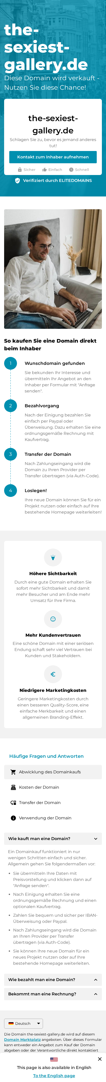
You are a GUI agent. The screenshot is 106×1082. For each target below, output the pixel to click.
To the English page (54, 1075)
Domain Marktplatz (22, 1039)
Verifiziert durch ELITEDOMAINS (57, 180)
